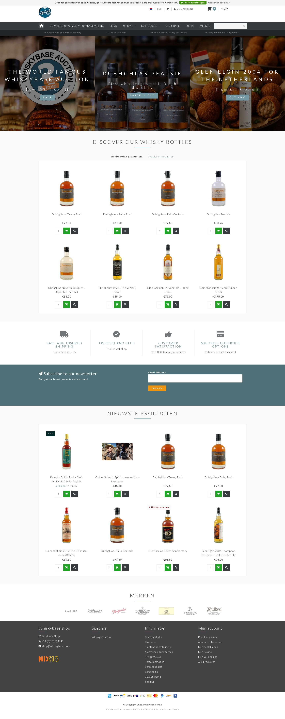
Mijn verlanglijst (207, 657)
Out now (237, 97)
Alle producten (206, 662)
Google (176, 709)
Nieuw (113, 26)
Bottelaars (149, 26)
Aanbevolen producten (126, 156)
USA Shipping (153, 676)
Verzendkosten (154, 667)
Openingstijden (154, 637)
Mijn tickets (205, 652)
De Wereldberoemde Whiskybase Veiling (77, 26)
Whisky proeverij (101, 637)
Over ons (150, 642)
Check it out (142, 95)
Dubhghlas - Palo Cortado (168, 214)
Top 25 (190, 26)
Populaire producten (161, 156)
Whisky (128, 26)
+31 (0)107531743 (53, 641)
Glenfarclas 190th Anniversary (168, 550)
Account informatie (209, 642)
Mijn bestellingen (208, 647)
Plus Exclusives (207, 637)
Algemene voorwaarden (159, 652)
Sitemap (150, 681)
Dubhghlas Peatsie (218, 214)
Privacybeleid (153, 657)
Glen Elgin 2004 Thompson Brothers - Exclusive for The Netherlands (218, 555)
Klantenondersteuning (158, 647)
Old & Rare (173, 26)
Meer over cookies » (219, 3)
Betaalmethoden (154, 662)
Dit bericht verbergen (193, 3)
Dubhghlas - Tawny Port (66, 214)
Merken (205, 26)
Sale (47, 97)
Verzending (151, 671)
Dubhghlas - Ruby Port (117, 214)
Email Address (157, 372)
